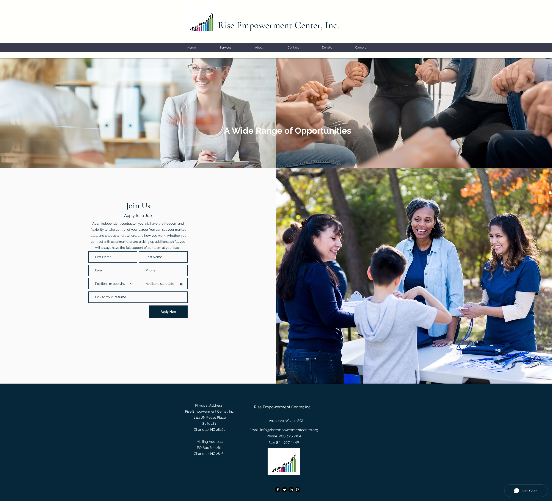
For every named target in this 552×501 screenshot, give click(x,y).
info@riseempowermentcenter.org (289, 430)
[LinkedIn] (291, 489)
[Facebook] (277, 489)
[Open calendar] (181, 283)
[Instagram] (297, 489)
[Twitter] (284, 489)
